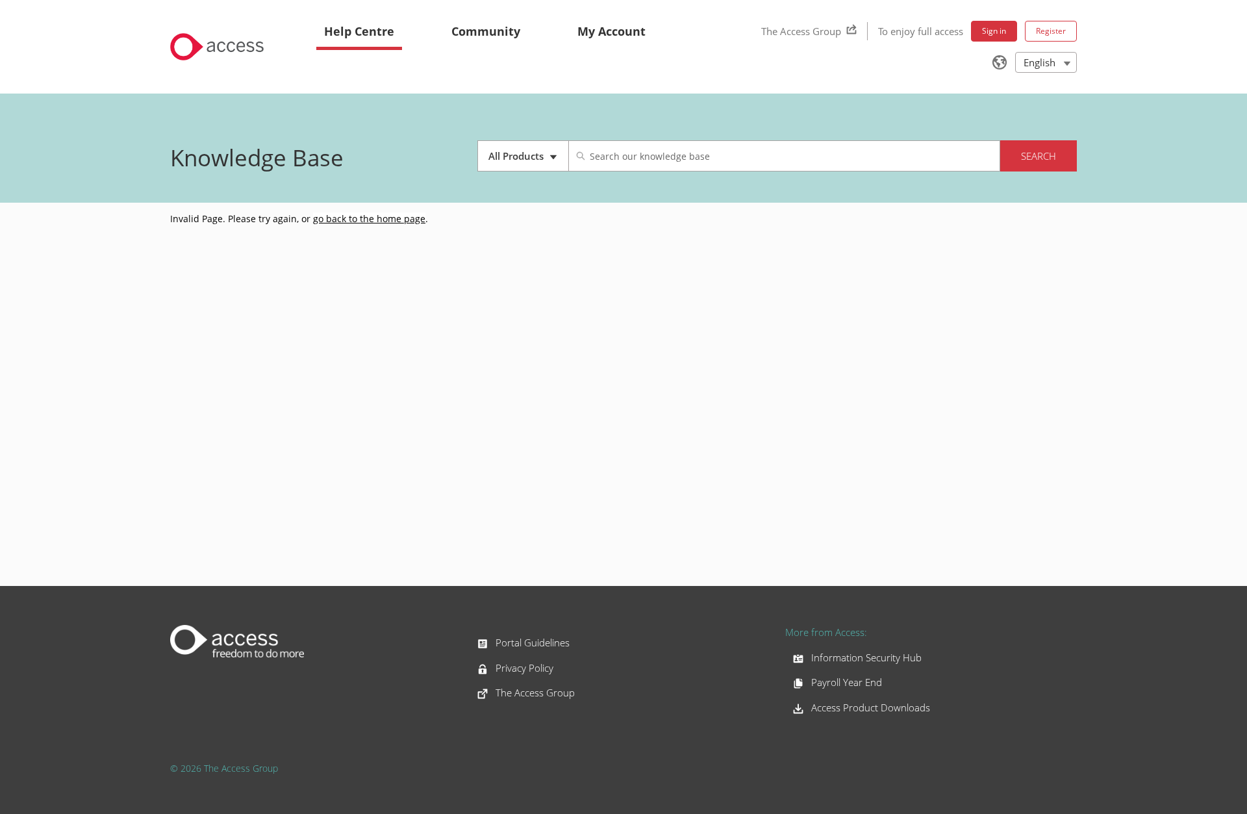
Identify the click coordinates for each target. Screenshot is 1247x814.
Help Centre (359, 31)
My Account (611, 31)
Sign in (994, 30)
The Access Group (801, 31)
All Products (528, 160)
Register (1051, 30)
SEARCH (1038, 155)
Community (485, 31)
